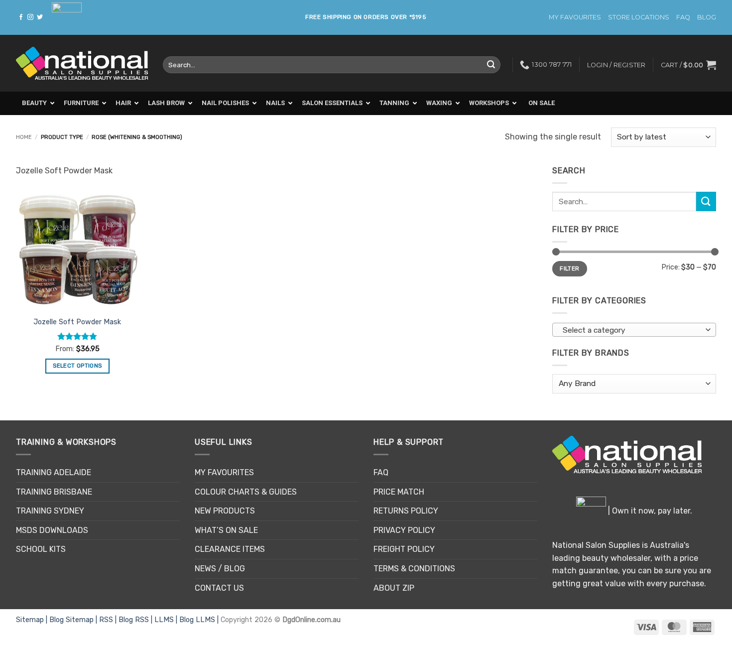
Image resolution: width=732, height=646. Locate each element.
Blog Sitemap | (74, 620)
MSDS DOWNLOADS (52, 530)
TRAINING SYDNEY (50, 511)
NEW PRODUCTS (225, 511)
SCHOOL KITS (41, 549)
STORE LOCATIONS (638, 17)
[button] (688, 65)
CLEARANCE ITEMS (230, 549)
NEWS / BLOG (220, 568)
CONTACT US (219, 588)
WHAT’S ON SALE (226, 530)
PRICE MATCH (398, 492)
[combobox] (634, 330)
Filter (569, 268)
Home (24, 137)
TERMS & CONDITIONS (414, 568)
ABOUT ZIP (393, 588)
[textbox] (632, 330)
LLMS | (166, 620)
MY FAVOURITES (575, 17)
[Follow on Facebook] (21, 17)
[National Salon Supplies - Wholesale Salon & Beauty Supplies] (82, 63)
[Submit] (491, 64)
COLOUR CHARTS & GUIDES (246, 492)
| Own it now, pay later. (649, 511)
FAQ (683, 17)
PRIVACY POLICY (404, 530)
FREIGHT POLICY (404, 549)
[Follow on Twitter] (40, 17)
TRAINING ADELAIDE (53, 472)
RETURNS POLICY (405, 511)
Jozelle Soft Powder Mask (77, 322)
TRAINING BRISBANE (54, 492)
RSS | (109, 620)
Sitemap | (32, 620)
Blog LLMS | (200, 620)
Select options (77, 365)
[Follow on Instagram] (30, 17)
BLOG (706, 17)
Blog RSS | (136, 620)
